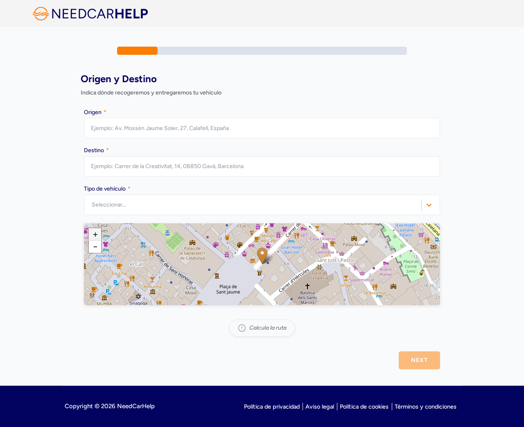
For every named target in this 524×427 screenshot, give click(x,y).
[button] (262, 255)
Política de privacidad (272, 406)
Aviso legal (319, 406)
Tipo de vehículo (107, 188)
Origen (95, 112)
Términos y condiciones (425, 406)
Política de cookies (364, 406)
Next (419, 360)
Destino (96, 150)
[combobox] (92, 204)
